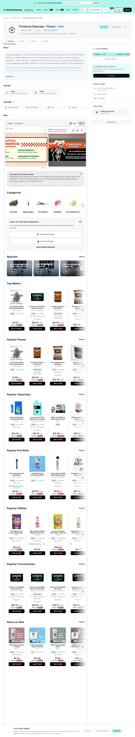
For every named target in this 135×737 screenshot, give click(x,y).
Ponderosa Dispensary (51, 30)
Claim (105, 27)
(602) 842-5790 (62, 33)
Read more (9, 76)
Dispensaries (16, 18)
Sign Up (127, 10)
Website (73, 33)
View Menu (111, 75)
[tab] (9, 41)
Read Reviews (111, 122)
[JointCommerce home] (12, 10)
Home (7, 18)
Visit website (101, 98)
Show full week (110, 59)
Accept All (116, 731)
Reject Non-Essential (102, 731)
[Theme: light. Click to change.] (105, 9)
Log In (119, 10)
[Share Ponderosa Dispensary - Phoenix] (125, 27)
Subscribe (96, 3)
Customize (87, 731)
